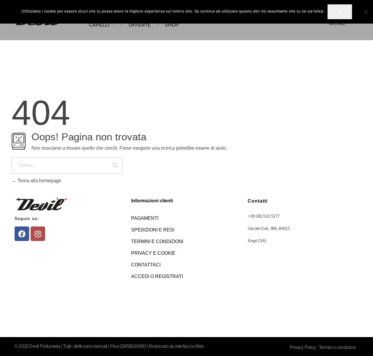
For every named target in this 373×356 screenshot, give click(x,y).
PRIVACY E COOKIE (153, 253)
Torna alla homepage (38, 180)
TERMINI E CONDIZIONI (157, 241)
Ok (340, 11)
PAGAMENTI (145, 218)
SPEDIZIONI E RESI (152, 229)
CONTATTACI (146, 264)
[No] (366, 12)
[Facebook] (22, 233)
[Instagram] (38, 233)
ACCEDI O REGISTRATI (157, 276)
